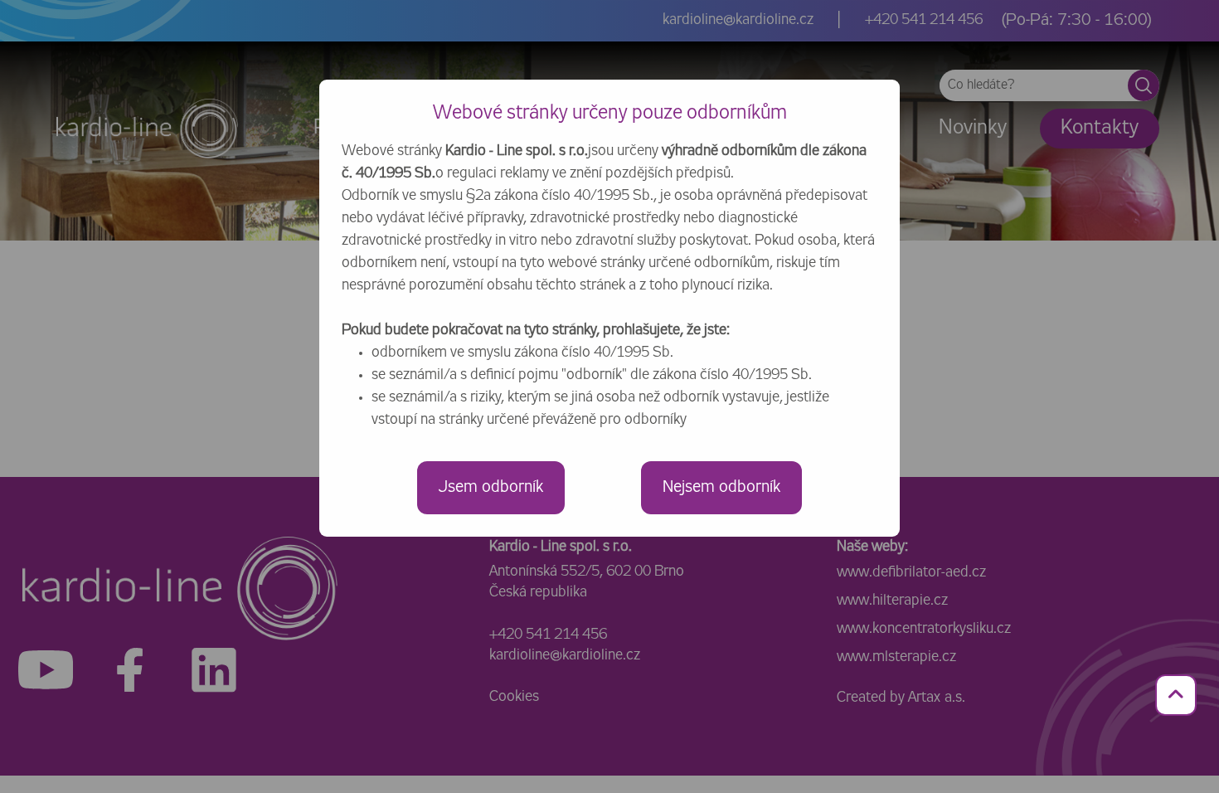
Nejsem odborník (721, 487)
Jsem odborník (491, 487)
